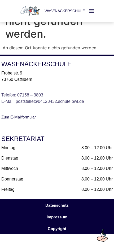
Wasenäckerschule (65, 11)
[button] (57, 229)
